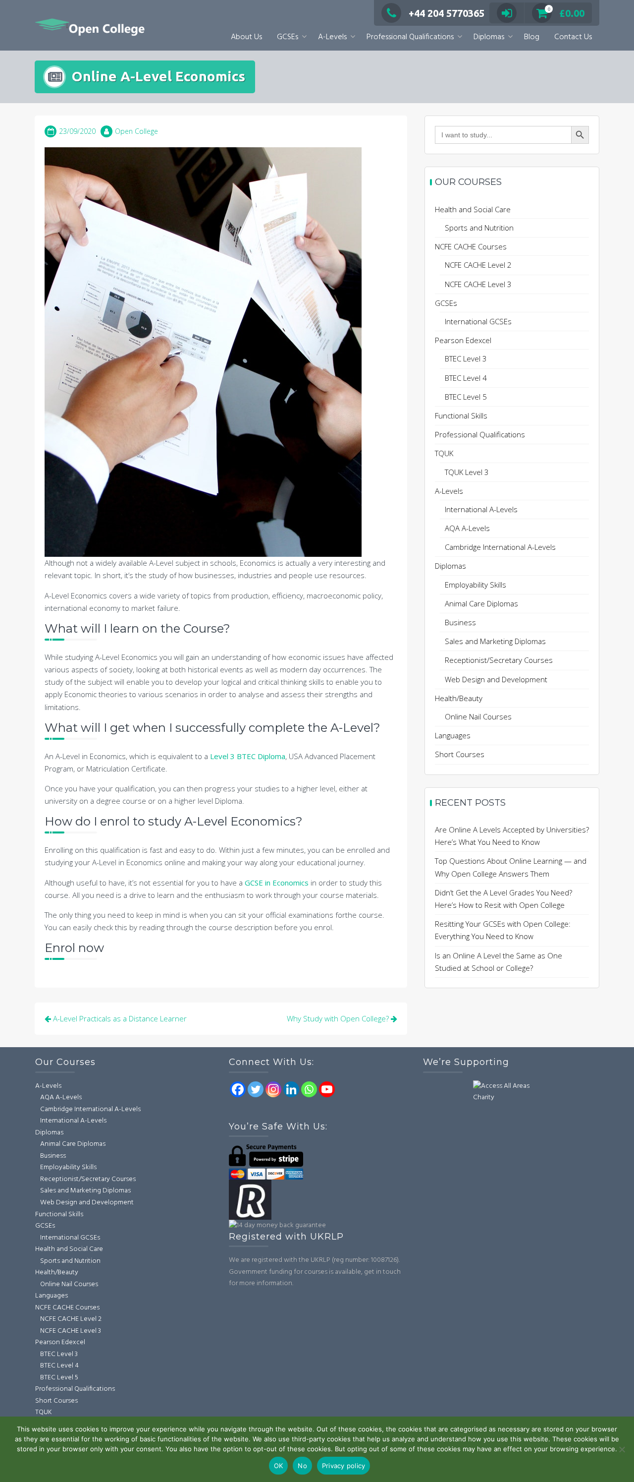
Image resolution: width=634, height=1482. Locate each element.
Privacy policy (344, 1466)
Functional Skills (461, 415)
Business (460, 622)
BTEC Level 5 (466, 397)
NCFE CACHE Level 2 (478, 265)
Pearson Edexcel (463, 340)
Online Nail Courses (478, 716)
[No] (622, 1449)
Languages (453, 735)
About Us (246, 37)
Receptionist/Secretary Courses (499, 660)
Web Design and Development (496, 679)
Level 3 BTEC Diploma (246, 756)
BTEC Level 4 (466, 378)
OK (278, 1466)
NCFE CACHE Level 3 (478, 284)
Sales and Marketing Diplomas (495, 641)
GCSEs (287, 37)
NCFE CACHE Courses (471, 246)
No (302, 1466)
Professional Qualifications (410, 37)
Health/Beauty (458, 698)
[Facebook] (238, 1089)
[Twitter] (256, 1089)
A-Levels (332, 37)
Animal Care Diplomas (481, 603)
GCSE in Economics (277, 883)
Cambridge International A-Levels (500, 547)
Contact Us (573, 37)
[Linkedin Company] (291, 1089)
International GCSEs (478, 321)
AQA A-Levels (467, 528)
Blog (531, 37)
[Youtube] (327, 1089)
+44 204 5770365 (446, 13)
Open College (136, 131)
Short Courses (459, 754)
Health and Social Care (473, 209)
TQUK (444, 453)
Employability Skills (475, 585)
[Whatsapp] (309, 1089)
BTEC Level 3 (466, 358)
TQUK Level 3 (467, 472)
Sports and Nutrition (479, 228)
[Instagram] (273, 1089)
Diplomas (489, 37)
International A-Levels (481, 509)
